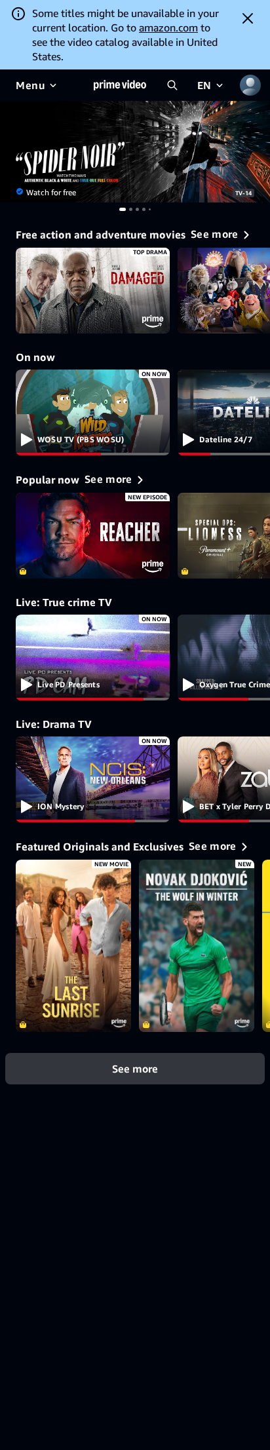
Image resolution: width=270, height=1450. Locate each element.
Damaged (93, 291)
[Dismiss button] (247, 18)
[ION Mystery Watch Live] (93, 779)
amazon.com (168, 27)
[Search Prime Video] (172, 85)
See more (135, 1068)
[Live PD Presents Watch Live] (93, 658)
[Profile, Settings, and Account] (250, 85)
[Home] (120, 85)
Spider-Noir (135, 151)
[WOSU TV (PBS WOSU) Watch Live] (93, 413)
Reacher (93, 536)
